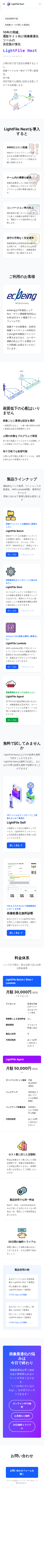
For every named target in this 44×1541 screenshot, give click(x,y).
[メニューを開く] (4, 4)
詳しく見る (12, 554)
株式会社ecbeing (22, 303)
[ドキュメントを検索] (40, 4)
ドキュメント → (27, 554)
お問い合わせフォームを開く (22, 1472)
